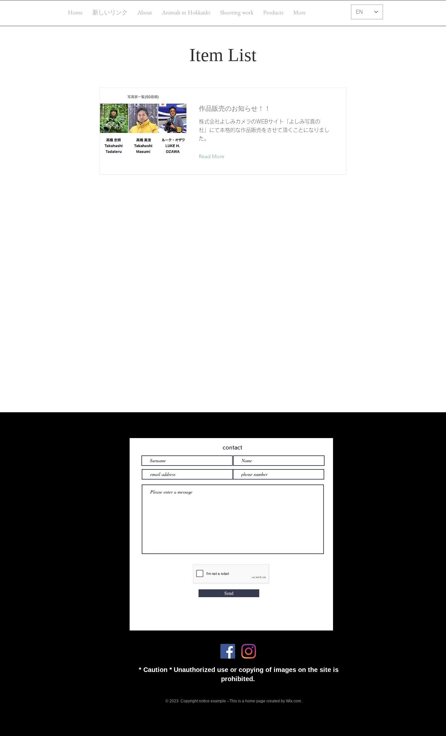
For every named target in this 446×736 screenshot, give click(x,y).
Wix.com (293, 701)
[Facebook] (227, 651)
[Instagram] (248, 651)
